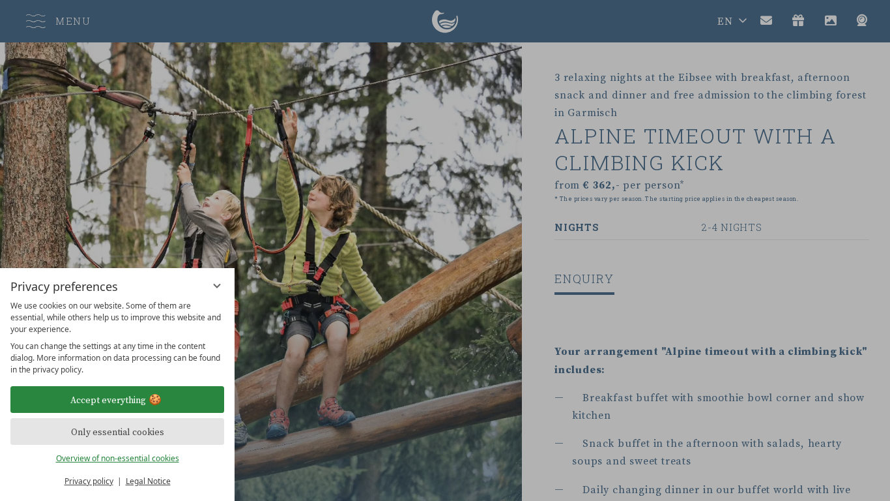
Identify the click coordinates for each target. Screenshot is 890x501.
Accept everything (108, 399)
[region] (117, 338)
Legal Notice (148, 481)
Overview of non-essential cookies (117, 458)
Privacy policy (89, 481)
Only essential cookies (117, 431)
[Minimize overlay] (217, 285)
